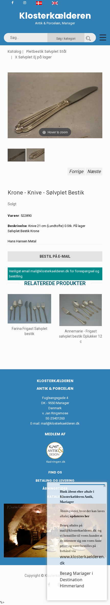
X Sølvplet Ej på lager (33, 57)
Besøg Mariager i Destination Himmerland (76, 579)
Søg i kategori (65, 38)
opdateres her (79, 516)
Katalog (14, 51)
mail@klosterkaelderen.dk (60, 423)
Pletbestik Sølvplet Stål (46, 51)
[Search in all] (88, 37)
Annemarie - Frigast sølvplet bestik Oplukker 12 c (80, 336)
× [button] (104, 485)
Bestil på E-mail (55, 256)
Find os (55, 472)
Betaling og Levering (55, 480)
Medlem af (55, 434)
